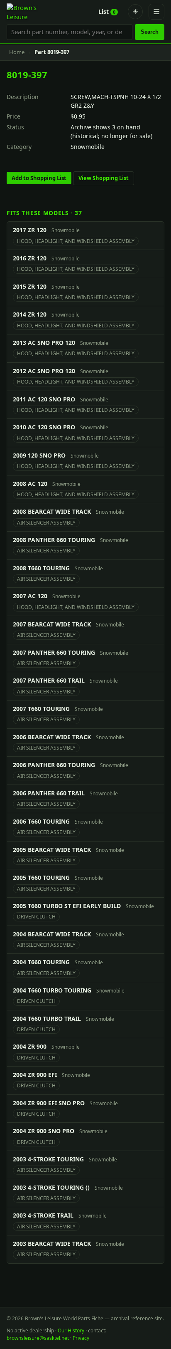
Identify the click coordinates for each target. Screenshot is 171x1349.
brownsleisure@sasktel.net (38, 1338)
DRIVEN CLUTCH (36, 916)
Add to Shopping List (39, 178)
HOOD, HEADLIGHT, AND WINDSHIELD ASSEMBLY (75, 241)
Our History (71, 1330)
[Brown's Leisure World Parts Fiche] (26, 11)
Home (16, 52)
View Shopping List (103, 178)
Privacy (81, 1338)
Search (150, 32)
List (106, 11)
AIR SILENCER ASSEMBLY (46, 522)
